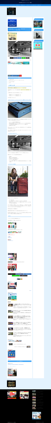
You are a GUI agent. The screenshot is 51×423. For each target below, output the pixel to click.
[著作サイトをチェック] (17, 279)
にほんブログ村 (10, 237)
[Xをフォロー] (19, 279)
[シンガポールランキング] (9, 239)
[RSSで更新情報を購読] (21, 279)
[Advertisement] (19, 69)
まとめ (10, 82)
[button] (27, 58)
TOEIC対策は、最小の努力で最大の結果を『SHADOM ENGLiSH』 (16, 364)
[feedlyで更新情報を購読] (20, 279)
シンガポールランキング (10, 240)
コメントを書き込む (20, 361)
